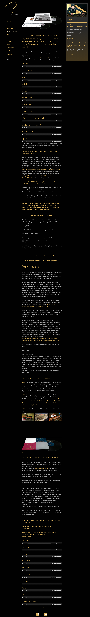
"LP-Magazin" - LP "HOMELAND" (76, 24)
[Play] (22, 66)
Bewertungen (10, 47)
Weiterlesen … (71, 38)
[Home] (11, 15)
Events (8, 44)
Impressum (39, 608)
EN (10, 59)
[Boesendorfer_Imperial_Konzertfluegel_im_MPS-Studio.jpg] (28, 421)
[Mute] (56, 66)
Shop (8, 34)
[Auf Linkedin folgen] (45, 615)
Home (32, 608)
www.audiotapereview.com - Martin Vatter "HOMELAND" (41, 260)
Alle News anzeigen (72, 59)
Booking (9, 38)
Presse (8, 25)
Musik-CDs (10, 28)
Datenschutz (52, 608)
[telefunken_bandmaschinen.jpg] (41, 421)
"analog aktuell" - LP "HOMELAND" (76, 43)
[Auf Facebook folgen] (38, 615)
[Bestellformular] (22, 31)
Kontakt (9, 41)
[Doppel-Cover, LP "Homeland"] (42, 29)
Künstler (9, 21)
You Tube (9, 51)
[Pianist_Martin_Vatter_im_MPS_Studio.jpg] (55, 421)
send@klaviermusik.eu (44, 58)
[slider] (59, 66)
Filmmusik (9, 54)
